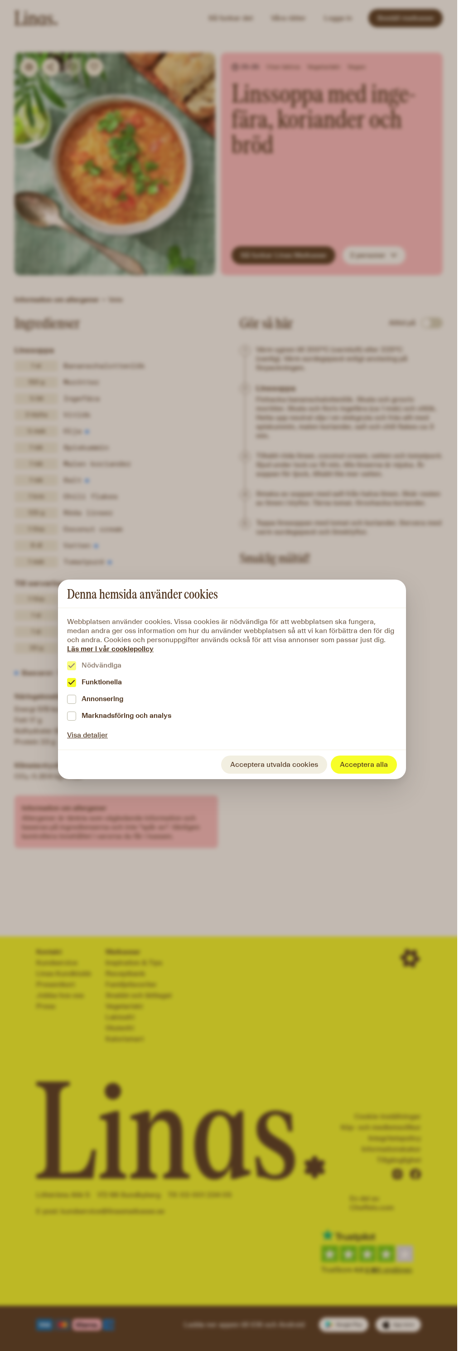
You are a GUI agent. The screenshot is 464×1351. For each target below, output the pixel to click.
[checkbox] (71, 665)
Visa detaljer (87, 735)
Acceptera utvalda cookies (274, 764)
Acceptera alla (364, 764)
